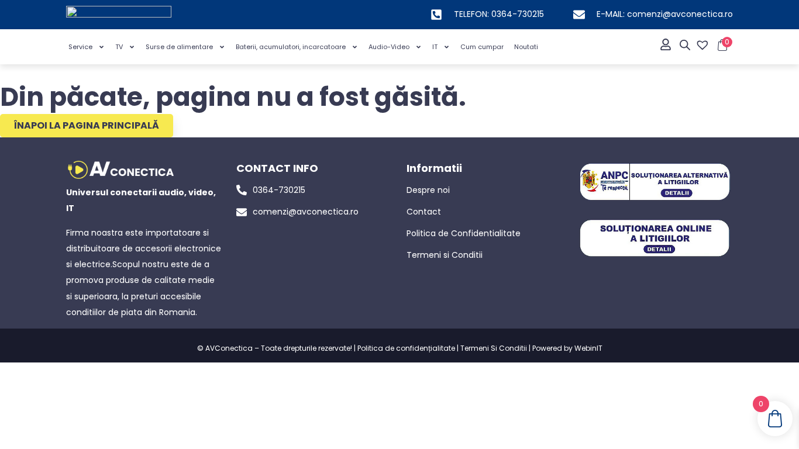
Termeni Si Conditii (493, 348)
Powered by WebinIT (567, 348)
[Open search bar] (685, 45)
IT (435, 46)
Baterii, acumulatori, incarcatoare (291, 46)
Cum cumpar (482, 46)
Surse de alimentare (179, 46)
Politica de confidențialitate (406, 348)
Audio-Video (388, 46)
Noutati (526, 46)
